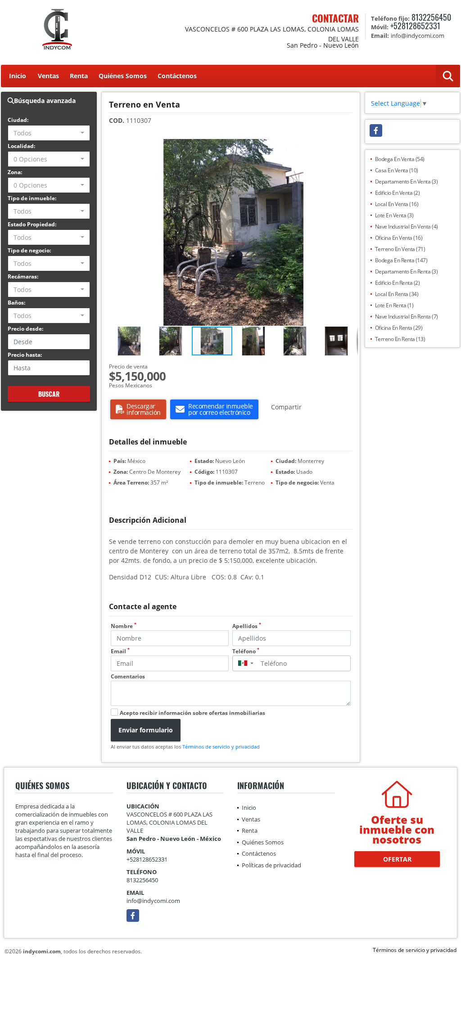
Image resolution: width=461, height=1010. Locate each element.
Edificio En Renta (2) (397, 283)
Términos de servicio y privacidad (221, 746)
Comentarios (128, 676)
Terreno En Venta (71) (400, 249)
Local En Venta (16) (397, 204)
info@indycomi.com (153, 901)
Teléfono (245, 651)
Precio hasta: (25, 355)
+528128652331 (415, 25)
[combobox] (49, 133)
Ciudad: (18, 120)
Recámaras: (23, 276)
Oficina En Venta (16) (399, 238)
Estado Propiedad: (32, 224)
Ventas (48, 76)
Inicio (17, 76)
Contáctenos (177, 76)
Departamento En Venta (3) (406, 181)
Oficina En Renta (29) (399, 328)
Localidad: (21, 146)
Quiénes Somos (123, 76)
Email (120, 651)
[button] (350, 147)
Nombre (123, 626)
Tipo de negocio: (29, 250)
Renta (79, 76)
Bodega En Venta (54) (400, 159)
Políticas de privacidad (271, 865)
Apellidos (246, 626)
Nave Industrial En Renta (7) (406, 316)
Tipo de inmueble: (32, 198)
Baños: (16, 302)
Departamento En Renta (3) (406, 271)
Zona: (15, 172)
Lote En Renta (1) (394, 305)
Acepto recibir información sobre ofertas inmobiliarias (192, 713)
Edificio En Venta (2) (397, 193)
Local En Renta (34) (397, 294)
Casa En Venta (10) (396, 170)
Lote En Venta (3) (394, 215)
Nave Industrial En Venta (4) (406, 226)
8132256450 (431, 17)
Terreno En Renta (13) (400, 339)
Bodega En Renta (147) (401, 260)
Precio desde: (25, 328)
